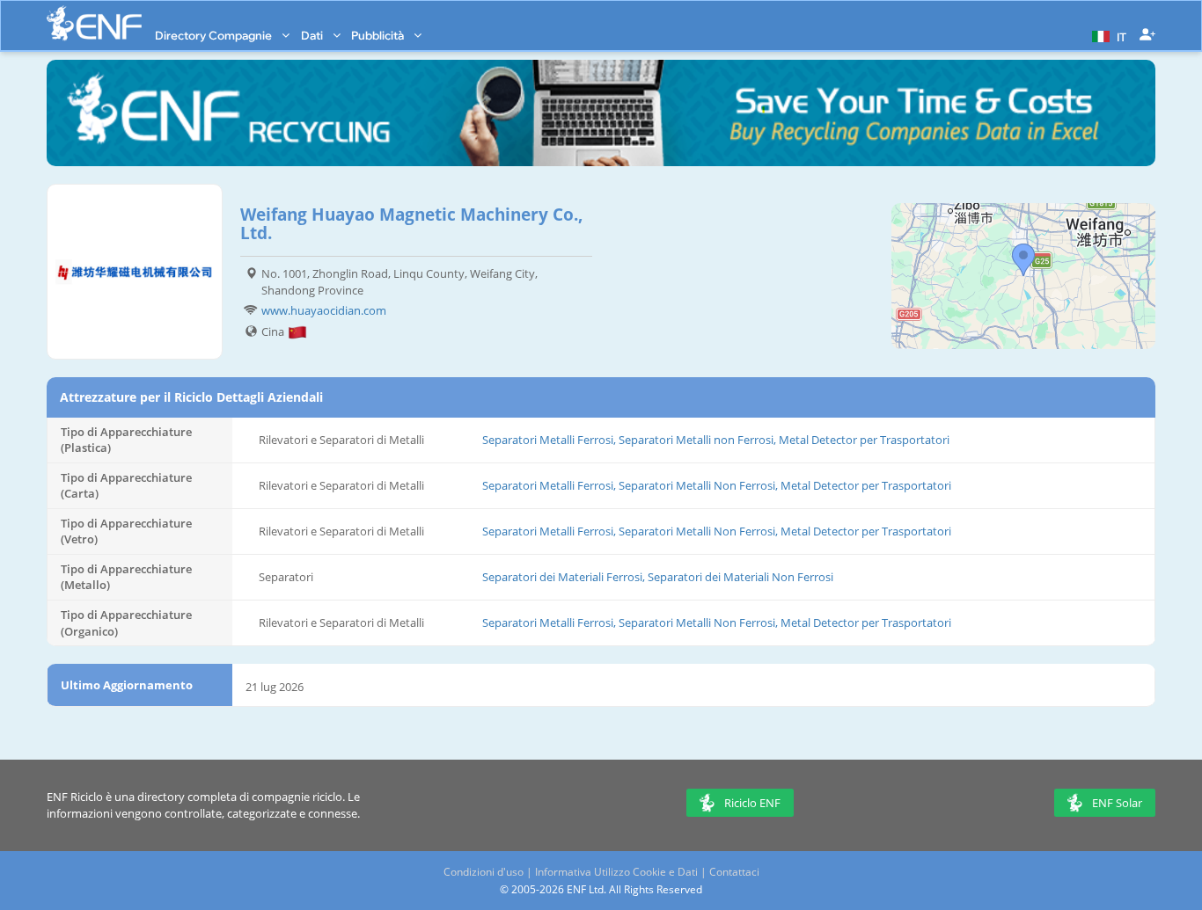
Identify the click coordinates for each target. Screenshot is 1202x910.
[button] (1107, 35)
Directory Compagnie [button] (215, 35)
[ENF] (94, 23)
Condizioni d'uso (483, 871)
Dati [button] (313, 35)
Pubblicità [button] (379, 35)
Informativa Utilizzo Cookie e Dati (616, 871)
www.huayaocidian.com (323, 310)
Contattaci (734, 871)
